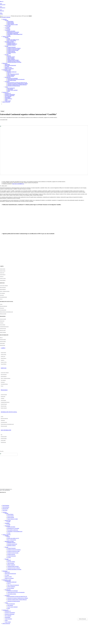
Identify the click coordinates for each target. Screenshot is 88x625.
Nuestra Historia (10, 514)
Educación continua (3, 330)
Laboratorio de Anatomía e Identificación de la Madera (17, 598)
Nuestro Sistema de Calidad (12, 518)
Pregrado (6, 547)
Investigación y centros (6, 579)
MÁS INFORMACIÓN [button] (6, 430)
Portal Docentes (5, 508)
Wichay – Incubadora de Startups (4, 291)
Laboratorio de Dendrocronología (13, 601)
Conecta (1, 304)
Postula (8, 536)
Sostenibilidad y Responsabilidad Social (14, 531)
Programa (6, 559)
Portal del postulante (3, 339)
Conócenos (4, 512)
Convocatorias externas (11, 593)
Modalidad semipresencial (12, 543)
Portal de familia (2, 343)
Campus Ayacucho (2, 270)
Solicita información (6, 623)
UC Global (7, 575)
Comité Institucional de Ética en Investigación (15, 592)
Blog (1, 434)
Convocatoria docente (4, 422)
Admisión (7, 535)
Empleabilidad (7, 617)
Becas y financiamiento (11, 539)
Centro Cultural (8, 621)
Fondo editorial (10, 605)
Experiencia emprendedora (10, 612)
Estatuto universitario (11, 526)
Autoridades (7, 523)
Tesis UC (9, 583)
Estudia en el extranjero (9, 578)
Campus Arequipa (2, 268)
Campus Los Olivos (3, 278)
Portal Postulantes (5, 505)
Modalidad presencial (11, 542)
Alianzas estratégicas (11, 586)
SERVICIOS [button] (3, 368)
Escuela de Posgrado (3, 328)
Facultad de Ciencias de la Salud (13, 551)
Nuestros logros (8, 520)
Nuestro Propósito (10, 517)
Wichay (8, 608)
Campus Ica (1, 276)
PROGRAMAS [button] (4, 390)
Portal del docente (2, 345)
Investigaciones (8, 580)
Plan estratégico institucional (12, 529)
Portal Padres (4, 510)
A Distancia (1, 322)
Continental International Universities (14, 569)
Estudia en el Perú (8, 576)
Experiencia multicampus (9, 614)
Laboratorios (7, 595)
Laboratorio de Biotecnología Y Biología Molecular (17, 599)
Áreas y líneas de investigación (13, 585)
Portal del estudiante (3, 341)
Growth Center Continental (4, 285)
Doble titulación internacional (10, 573)
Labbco (6, 620)
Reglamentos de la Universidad (13, 528)
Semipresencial (3, 396)
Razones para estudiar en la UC (13, 538)
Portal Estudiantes (5, 506)
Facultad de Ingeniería (11, 548)
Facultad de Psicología (11, 555)
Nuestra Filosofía (10, 515)
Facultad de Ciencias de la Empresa (14, 549)
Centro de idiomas (2, 324)
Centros (6, 602)
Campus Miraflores (3, 280)
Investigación (2, 295)
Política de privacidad (3, 313)
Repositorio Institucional (3, 306)
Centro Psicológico (8, 618)
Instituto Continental (3, 332)
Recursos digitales (10, 588)
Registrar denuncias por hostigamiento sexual (6, 311)
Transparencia (3, 420)
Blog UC (1, 1)
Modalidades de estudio (9, 541)
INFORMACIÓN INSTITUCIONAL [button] (9, 412)
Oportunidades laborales (4, 384)
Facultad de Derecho (11, 554)
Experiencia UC (5, 609)
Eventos (2, 111)
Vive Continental (2, 293)
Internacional (4, 570)
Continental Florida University (4, 326)
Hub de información (3, 287)
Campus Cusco (2, 272)
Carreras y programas (6, 534)
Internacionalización (3, 289)
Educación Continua (11, 561)
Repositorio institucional (11, 581)
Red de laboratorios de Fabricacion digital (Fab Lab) (17, 596)
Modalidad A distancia (11, 545)
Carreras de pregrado (4, 394)
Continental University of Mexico (13, 567)
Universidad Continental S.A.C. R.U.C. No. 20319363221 (6, 490)
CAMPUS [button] (3, 348)
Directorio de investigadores (12, 590)
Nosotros (6, 513)
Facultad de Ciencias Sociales (12, 552)
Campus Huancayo (2, 274)
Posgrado (9, 560)
